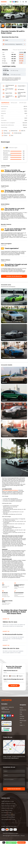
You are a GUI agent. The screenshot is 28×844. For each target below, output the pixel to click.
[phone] (16, 1)
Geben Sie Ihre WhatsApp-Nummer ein (14, 679)
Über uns (22, 718)
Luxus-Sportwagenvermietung (10, 490)
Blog (21, 714)
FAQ (21, 712)
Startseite (3, 4)
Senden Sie (14, 685)
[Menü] (26, 2)
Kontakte (22, 716)
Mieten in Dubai (7, 801)
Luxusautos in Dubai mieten (8, 817)
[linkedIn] (2, 718)
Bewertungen (23, 720)
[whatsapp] (10, 1)
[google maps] (17, 1)
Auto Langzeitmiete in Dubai (8, 819)
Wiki (21, 722)
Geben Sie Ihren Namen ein (11, 670)
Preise (21, 707)
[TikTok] (5, 718)
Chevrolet (10, 4)
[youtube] (12, 716)
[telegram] (14, 1)
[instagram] (12, 1)
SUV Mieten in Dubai (6, 812)
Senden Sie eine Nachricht (14, 788)
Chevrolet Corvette (19, 4)
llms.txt (23, 835)
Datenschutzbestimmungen (10, 833)
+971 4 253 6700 (5, 709)
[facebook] (10, 716)
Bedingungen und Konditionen (11, 835)
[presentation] (2, 14)
